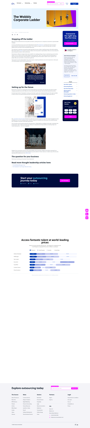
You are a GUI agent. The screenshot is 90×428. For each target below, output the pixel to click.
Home (13, 32)
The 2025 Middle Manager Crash (19, 165)
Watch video (73, 75)
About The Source (15, 397)
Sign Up (50, 399)
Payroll (24, 410)
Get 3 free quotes (74, 4)
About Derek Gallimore (53, 413)
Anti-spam (70, 399)
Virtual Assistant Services (28, 414)
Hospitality (39, 401)
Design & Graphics (26, 399)
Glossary (13, 414)
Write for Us (51, 411)
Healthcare (39, 408)
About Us (51, 409)
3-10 (70, 110)
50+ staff (58, 308)
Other (75, 112)
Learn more (67, 75)
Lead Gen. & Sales (26, 408)
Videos (13, 412)
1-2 (66, 110)
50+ (70, 112)
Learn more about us (52, 365)
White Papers (14, 408)
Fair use (69, 401)
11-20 (75, 110)
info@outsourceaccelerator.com (57, 417)
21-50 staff (52, 308)
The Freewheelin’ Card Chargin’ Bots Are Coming (22, 166)
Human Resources (26, 406)
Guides (13, 410)
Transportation (40, 410)
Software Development (27, 412)
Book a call (67, 4)
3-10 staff (58, 305)
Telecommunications (41, 406)
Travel (38, 414)
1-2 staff (52, 305)
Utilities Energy (40, 412)
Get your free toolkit (69, 43)
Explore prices (74, 388)
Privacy (69, 406)
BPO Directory (14, 401)
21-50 (66, 112)
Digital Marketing (26, 401)
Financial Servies (40, 399)
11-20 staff (64, 305)
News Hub (14, 399)
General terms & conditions (73, 397)
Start (70, 116)
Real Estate (39, 397)
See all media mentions (71, 369)
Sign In (50, 397)
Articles (16, 32)
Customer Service (26, 397)
